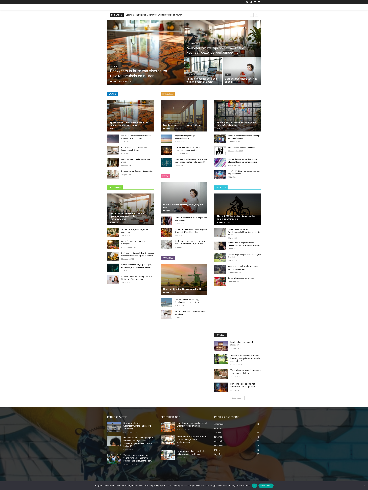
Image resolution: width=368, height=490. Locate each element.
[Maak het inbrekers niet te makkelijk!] (221, 346)
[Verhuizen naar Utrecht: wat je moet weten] (113, 162)
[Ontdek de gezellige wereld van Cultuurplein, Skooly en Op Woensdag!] (220, 246)
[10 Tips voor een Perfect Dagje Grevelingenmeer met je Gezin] (166, 302)
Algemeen (191, 75)
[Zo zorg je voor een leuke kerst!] (220, 281)
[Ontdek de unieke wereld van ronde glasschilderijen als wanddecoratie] (220, 162)
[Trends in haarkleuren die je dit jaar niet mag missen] (166, 221)
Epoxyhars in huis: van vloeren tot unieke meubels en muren (154, 15)
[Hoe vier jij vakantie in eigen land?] (184, 279)
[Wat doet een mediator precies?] (220, 150)
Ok (254, 485)
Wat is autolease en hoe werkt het (182, 125)
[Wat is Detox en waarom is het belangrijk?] (113, 244)
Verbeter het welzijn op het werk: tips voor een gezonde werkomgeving (128, 216)
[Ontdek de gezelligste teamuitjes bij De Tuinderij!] (220, 257)
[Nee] (364, 485)
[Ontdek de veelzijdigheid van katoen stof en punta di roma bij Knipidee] (166, 244)
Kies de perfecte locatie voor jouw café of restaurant (236, 124)
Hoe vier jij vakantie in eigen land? (182, 289)
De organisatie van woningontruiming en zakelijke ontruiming (137, 426)
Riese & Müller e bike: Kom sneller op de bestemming (236, 217)
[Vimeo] (255, 2)
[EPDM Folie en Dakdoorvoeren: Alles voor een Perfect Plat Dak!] (113, 139)
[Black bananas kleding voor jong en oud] (242, 71)
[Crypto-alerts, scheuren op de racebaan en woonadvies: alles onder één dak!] (166, 162)
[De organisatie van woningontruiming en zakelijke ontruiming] (114, 427)
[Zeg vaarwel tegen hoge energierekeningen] (166, 139)
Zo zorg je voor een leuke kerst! (241, 278)
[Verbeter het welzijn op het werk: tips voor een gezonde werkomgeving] (222, 38)
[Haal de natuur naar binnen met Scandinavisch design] (113, 150)
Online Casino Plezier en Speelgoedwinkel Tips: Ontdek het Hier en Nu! (244, 232)
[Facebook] (243, 2)
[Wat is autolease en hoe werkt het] (184, 115)
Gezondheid (193, 44)
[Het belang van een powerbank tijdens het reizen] (166, 314)
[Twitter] (251, 2)
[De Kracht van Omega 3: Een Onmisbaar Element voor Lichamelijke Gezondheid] (113, 256)
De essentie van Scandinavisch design (137, 171)
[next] (256, 15)
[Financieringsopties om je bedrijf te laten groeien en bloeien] (203, 71)
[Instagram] (247, 2)
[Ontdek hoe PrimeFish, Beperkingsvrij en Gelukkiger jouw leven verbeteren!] (113, 268)
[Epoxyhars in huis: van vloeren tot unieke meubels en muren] (145, 52)
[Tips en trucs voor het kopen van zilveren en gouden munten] (166, 150)
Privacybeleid (266, 485)
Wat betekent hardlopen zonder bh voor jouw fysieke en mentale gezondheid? (245, 358)
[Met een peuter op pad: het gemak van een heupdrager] (221, 387)
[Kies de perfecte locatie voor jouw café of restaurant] (237, 115)
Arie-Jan (113, 128)
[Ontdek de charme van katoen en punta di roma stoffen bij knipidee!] (166, 232)
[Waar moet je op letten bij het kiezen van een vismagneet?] (220, 269)
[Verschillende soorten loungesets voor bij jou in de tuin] (221, 374)
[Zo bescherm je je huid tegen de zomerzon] (113, 232)
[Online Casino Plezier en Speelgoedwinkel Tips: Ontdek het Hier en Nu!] (220, 232)
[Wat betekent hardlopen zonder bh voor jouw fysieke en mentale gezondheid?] (221, 359)
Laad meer (236, 398)
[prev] (252, 15)
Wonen (114, 66)
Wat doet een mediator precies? (241, 147)
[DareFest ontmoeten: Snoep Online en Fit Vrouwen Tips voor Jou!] (113, 279)
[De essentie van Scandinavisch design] (113, 174)
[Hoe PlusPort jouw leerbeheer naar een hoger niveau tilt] (220, 174)
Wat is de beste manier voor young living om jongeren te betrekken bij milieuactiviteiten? (137, 458)
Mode (228, 75)
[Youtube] (259, 2)
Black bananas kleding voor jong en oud (183, 206)
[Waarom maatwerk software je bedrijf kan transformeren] (220, 139)
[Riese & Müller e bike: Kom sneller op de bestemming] (237, 209)
